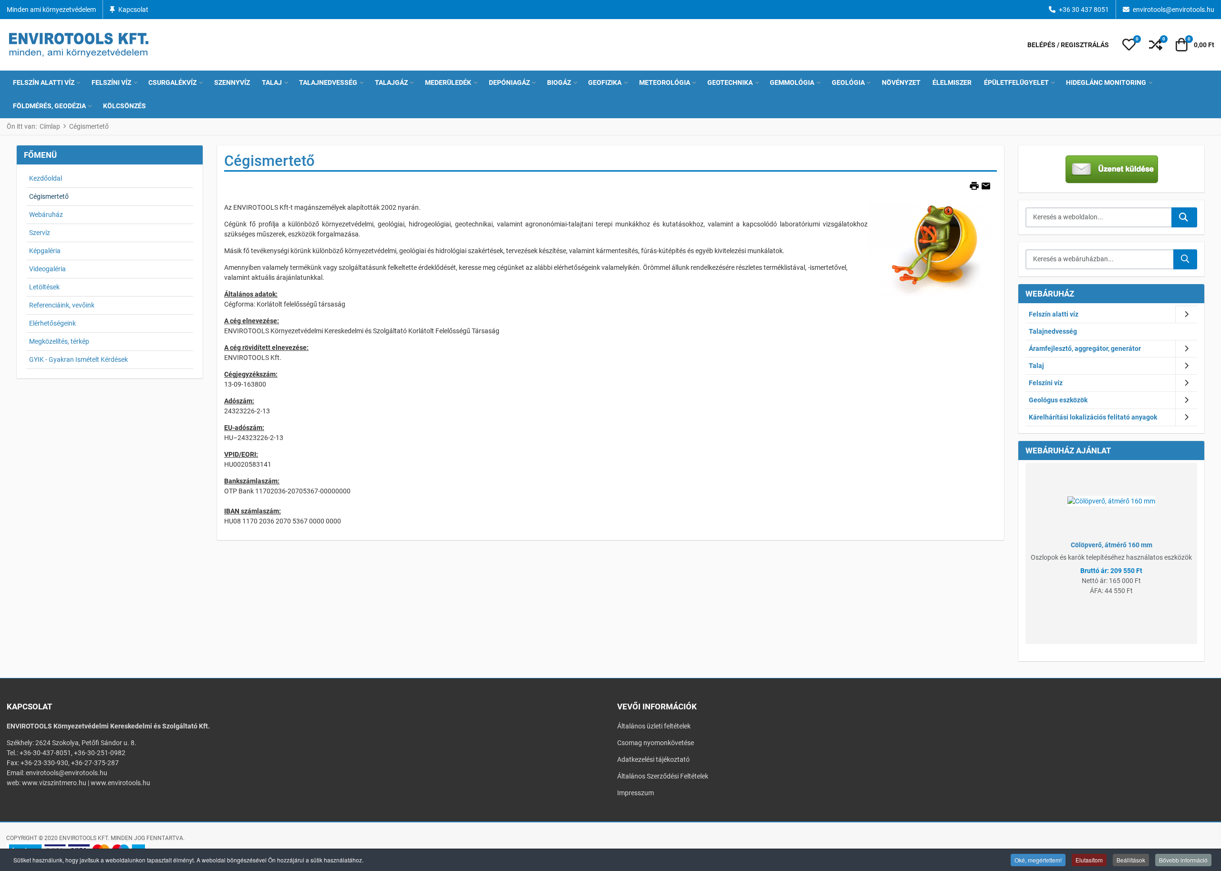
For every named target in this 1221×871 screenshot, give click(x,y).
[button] (1129, 45)
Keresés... (1184, 217)
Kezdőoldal (45, 178)
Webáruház (46, 214)
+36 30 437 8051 (1084, 9)
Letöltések (44, 287)
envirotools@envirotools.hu (1173, 9)
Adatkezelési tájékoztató (653, 759)
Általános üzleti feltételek (654, 726)
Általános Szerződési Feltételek (662, 776)
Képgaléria (45, 251)
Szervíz (39, 232)
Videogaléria (47, 269)
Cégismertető (49, 196)
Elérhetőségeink (52, 323)
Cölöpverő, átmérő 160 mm (1111, 545)
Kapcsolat (133, 9)
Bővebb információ (1183, 860)
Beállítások (1131, 860)
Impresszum (635, 793)
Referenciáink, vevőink (61, 305)
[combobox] (1098, 217)
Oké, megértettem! (1038, 860)
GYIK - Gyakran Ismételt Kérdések (78, 359)
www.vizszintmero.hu (54, 783)
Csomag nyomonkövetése (655, 743)
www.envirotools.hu (120, 783)
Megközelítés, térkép (59, 341)
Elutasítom (1089, 860)
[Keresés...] (1185, 259)
